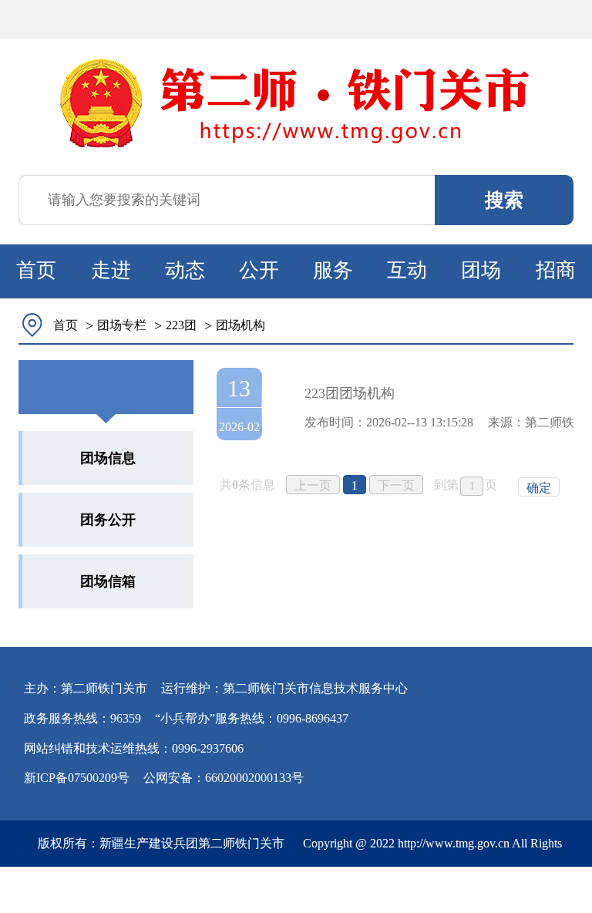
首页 (36, 270)
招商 (556, 270)
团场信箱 (108, 581)
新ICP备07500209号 (77, 777)
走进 (111, 270)
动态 (185, 270)
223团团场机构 (349, 393)
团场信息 (108, 458)
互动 (407, 270)
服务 (333, 270)
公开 (259, 270)
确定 (538, 487)
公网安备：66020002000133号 (223, 777)
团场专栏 (121, 325)
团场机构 (240, 325)
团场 (481, 270)
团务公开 (108, 519)
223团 (181, 325)
